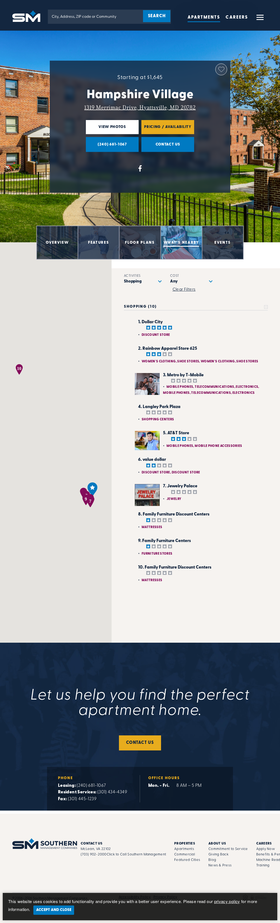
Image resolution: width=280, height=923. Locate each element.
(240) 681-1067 (91, 786)
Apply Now (265, 849)
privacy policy (227, 901)
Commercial (184, 854)
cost (174, 276)
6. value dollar (152, 460)
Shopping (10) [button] (140, 307)
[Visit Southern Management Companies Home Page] (44, 843)
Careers (237, 17)
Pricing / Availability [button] (166, 129)
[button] (260, 20)
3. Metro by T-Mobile (183, 375)
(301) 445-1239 (82, 799)
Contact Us (140, 743)
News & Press (220, 865)
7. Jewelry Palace (180, 486)
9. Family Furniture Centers (164, 541)
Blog (212, 860)
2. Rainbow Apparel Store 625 (167, 349)
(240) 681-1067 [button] (106, 147)
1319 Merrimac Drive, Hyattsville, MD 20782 (140, 107)
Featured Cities (187, 860)
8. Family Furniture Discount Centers (173, 514)
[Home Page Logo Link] (27, 16)
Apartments (204, 17)
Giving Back (218, 854)
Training (263, 865)
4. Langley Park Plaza (159, 407)
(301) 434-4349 (112, 792)
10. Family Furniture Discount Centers (174, 567)
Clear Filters (184, 290)
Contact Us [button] (160, 147)
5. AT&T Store (176, 433)
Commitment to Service (228, 849)
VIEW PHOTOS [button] (106, 129)
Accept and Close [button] (53, 910)
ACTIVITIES (132, 276)
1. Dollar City (150, 322)
